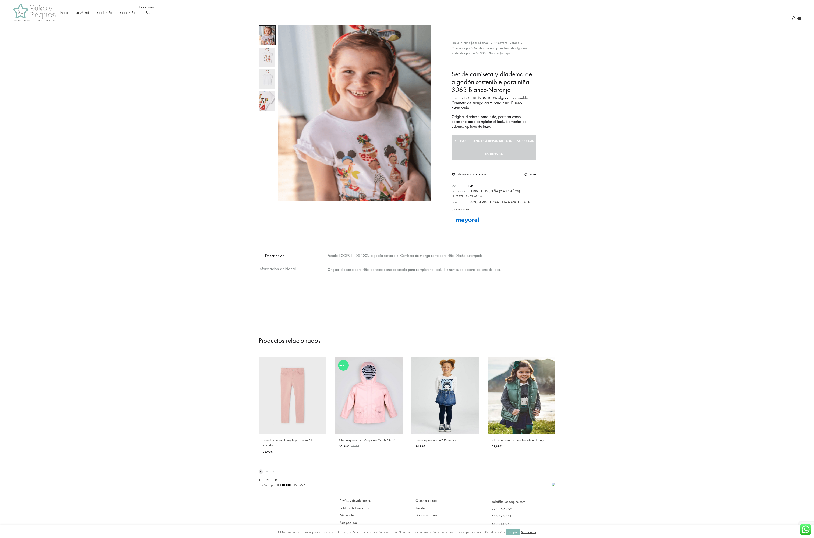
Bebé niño (127, 12)
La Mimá (82, 12)
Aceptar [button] (513, 532)
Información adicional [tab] (277, 268)
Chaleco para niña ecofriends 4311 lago (518, 440)
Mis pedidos (348, 523)
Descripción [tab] (275, 255)
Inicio (64, 12)
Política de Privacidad (355, 508)
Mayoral (465, 209)
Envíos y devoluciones (355, 501)
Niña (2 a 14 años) (476, 43)
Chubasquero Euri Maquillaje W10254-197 (367, 440)
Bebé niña (104, 12)
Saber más (528, 532)
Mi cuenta (347, 515)
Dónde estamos (426, 515)
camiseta (484, 202)
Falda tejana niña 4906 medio (435, 440)
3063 (472, 202)
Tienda (420, 508)
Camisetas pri (461, 48)
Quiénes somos (426, 501)
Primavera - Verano (507, 43)
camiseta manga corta (511, 202)
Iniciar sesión (146, 7)
